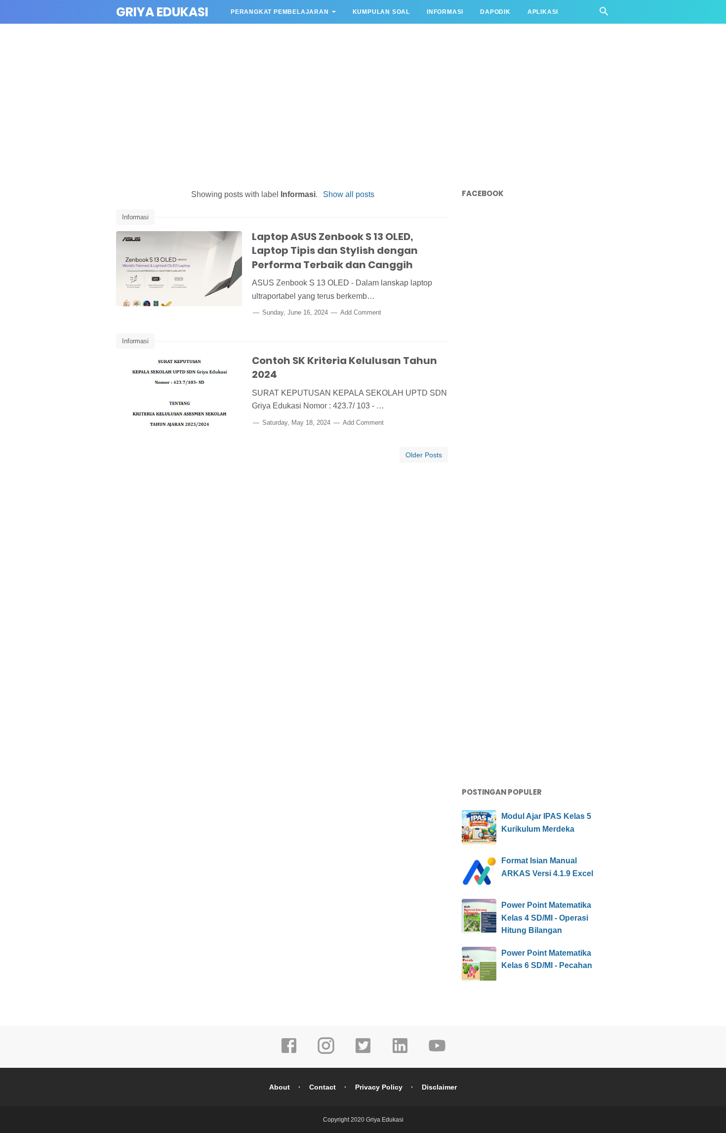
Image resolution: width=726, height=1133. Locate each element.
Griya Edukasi (162, 12)
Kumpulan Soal (381, 11)
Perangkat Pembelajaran (280, 11)
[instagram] (326, 1052)
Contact (322, 1087)
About (279, 1087)
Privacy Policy (379, 1087)
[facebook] (289, 1052)
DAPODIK (495, 11)
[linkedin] (400, 1052)
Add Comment (360, 312)
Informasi (445, 11)
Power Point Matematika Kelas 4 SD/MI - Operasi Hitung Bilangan (546, 917)
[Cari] (604, 14)
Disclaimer (439, 1087)
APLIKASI (542, 11)
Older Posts (423, 455)
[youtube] (437, 1052)
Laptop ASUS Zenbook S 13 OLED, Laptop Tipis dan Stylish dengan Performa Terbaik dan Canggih (335, 251)
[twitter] (363, 1052)
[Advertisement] (363, 104)
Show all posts (348, 194)
